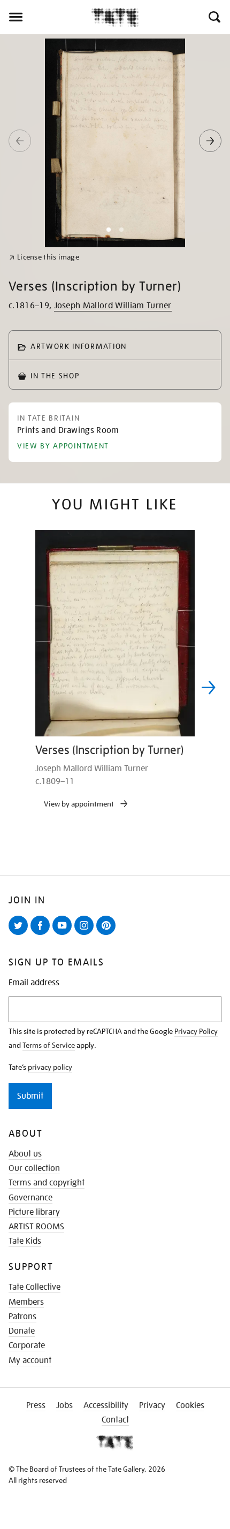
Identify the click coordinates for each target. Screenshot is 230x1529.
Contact (115, 1419)
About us (25, 1153)
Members (26, 1302)
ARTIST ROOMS (36, 1226)
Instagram (86, 934)
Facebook (42, 934)
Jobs (64, 1405)
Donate (22, 1331)
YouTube (64, 934)
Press (35, 1405)
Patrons (22, 1316)
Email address (34, 983)
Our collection (34, 1168)
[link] (44, 257)
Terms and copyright (47, 1182)
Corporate (27, 1345)
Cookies (190, 1405)
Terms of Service (48, 1045)
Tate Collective (34, 1287)
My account (30, 1360)
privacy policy (50, 1067)
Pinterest (108, 934)
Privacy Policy (196, 1031)
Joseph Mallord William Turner (113, 305)
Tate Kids (25, 1241)
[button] (214, 17)
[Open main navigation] (45, 17)
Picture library (34, 1212)
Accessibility (105, 1405)
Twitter (20, 934)
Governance (30, 1197)
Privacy (152, 1405)
